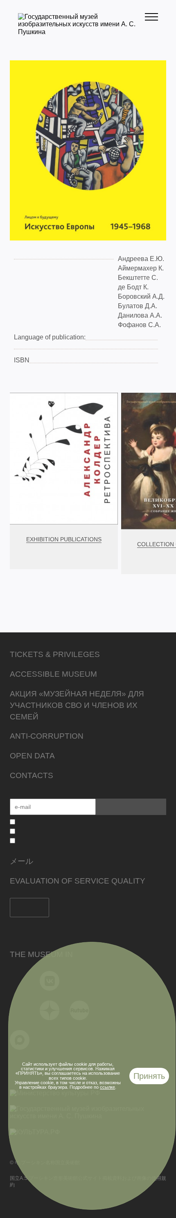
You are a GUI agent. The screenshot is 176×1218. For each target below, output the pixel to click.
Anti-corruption (46, 736)
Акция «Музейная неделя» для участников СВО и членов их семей (77, 705)
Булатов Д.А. (137, 305)
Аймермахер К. (141, 268)
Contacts (31, 775)
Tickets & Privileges (55, 654)
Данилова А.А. (140, 315)
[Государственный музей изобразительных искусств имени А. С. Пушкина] (81, 31)
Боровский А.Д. (141, 296)
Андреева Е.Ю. (141, 258)
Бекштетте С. (138, 277)
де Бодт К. (133, 287)
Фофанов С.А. (139, 324)
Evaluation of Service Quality (77, 881)
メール (21, 861)
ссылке (107, 1087)
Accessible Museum (53, 674)
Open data (32, 755)
